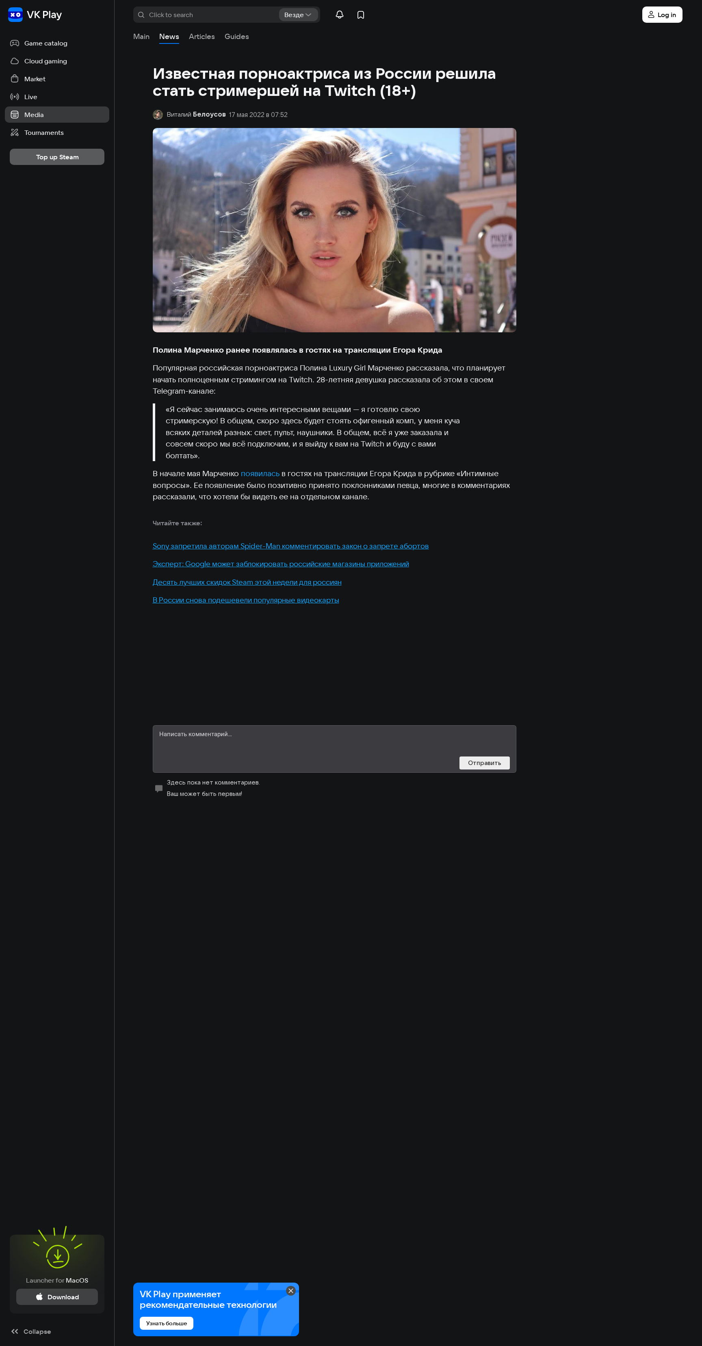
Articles (202, 36)
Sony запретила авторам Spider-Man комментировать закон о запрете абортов (291, 546)
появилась (260, 473)
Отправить (484, 763)
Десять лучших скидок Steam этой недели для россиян (247, 582)
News (169, 36)
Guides (237, 36)
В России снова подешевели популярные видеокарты (246, 600)
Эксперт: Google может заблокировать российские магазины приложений (281, 563)
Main (141, 36)
